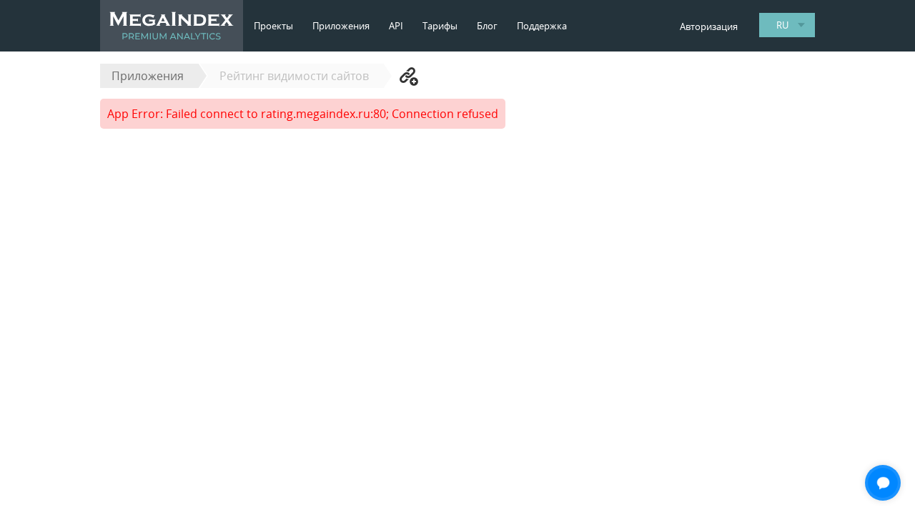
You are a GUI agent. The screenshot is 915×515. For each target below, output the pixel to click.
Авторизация (709, 26)
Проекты (273, 25)
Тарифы (440, 25)
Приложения (341, 25)
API (396, 25)
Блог (487, 25)
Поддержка (542, 25)
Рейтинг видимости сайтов (294, 76)
